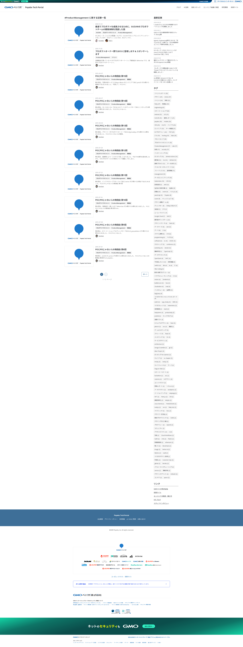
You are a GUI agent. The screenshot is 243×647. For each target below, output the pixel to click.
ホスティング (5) (159, 244)
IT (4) (176, 265)
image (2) (157, 449)
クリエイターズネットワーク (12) (164, 167)
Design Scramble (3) (161, 348)
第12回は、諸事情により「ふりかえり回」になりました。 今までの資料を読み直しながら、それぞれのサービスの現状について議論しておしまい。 (122, 158)
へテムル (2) (170, 386)
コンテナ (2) (158, 477)
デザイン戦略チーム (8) (161, 202)
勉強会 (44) (165, 104)
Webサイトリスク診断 (118, 602)
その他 (159, 642)
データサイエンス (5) (161, 255)
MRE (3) (175, 302)
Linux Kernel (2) (159, 404)
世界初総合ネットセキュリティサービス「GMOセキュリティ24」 (87, 602)
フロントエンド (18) (160, 139)
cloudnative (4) (159, 286)
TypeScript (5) (168, 251)
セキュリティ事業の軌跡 (145, 604)
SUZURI (98, 32)
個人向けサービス (152, 642)
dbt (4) (165, 265)
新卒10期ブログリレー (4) (162, 272)
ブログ (178, 7)
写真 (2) (157, 435)
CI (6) (164, 230)
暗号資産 (144, 642)
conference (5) (170, 244)
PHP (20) (171, 132)
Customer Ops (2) (168, 460)
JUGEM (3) (158, 316)
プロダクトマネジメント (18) (163, 142)
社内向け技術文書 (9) (161, 188)
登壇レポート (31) (169, 118)
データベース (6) (159, 227)
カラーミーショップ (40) (162, 111)
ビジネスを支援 (101, 642)
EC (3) (168, 337)
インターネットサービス (78, 642)
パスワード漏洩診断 (107, 602)
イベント (114, 57)
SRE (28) (157, 125)
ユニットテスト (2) (160, 383)
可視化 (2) (158, 460)
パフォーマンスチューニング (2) (164, 467)
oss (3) (165, 326)
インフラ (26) (172, 125)
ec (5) (166, 241)
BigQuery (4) (158, 293)
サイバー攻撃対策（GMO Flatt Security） (121, 604)
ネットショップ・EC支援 (90, 642)
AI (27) (164, 125)
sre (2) (165, 407)
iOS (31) (166, 114)
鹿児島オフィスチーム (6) (162, 220)
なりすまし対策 (135, 604)
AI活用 (186, 7)
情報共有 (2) (166, 470)
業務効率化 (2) (159, 400)
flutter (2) (171, 439)
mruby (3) (157, 362)
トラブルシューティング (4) (163, 276)
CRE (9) (168, 181)
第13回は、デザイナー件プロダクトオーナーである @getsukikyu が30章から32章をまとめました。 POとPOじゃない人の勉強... (122, 133)
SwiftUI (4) (158, 265)
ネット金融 (138, 642)
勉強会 (129, 79)
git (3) (170, 348)
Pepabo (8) (168, 195)
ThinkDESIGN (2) (171, 404)
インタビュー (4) (159, 290)
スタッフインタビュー (161, 503)
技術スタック (195, 7)
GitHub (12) (173, 160)
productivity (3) (169, 312)
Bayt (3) (167, 333)
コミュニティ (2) (159, 428)
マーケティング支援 (118, 642)
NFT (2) (157, 397)
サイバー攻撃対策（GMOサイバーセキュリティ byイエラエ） (97, 604)
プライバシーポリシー (111, 519)
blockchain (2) (167, 446)
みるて (110, 40)
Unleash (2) (174, 474)
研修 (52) (167, 100)
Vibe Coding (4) (159, 269)
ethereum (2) (169, 442)
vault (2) (165, 453)
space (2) (167, 477)
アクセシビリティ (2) (161, 432)
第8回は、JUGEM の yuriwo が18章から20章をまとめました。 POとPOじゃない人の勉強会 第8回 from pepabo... (122, 257)
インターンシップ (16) (161, 153)
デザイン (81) (158, 97)
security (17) (165, 149)
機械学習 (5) (158, 251)
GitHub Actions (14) (172, 156)
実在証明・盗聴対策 (77, 604)
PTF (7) (165, 209)
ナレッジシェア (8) (168, 199)
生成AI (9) (172, 188)
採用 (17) (157, 149)
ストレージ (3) (159, 333)
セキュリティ (109, 642)
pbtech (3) (158, 326)
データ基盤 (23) (170, 128)
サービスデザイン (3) (161, 340)
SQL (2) (168, 411)
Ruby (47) (157, 104)
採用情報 (122, 519)
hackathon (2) (159, 376)
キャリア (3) (158, 358)
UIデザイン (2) (168, 379)
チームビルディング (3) (161, 330)
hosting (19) (165, 135)
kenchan (101, 65)
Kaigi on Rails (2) (160, 369)
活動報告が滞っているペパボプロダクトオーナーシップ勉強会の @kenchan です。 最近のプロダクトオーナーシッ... (122, 61)
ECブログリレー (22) (161, 132)
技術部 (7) (157, 209)
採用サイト (234, 7)
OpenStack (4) (159, 258)
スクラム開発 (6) (159, 234)
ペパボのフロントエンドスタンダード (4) (166, 297)
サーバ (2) (171, 365)
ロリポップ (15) (159, 156)
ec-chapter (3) (168, 358)
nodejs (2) (158, 407)
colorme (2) (158, 379)
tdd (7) (169, 216)
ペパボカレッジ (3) (160, 305)
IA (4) (170, 265)
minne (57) (167, 97)
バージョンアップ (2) (161, 393)
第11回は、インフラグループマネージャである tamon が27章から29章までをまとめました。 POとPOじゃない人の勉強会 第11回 (122, 182)
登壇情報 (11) (171, 170)
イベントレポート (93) (161, 93)
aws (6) (168, 227)
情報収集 (132, 642)
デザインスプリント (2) (161, 474)
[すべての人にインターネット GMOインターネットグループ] (230, 1)
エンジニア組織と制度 (211, 7)
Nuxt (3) (172, 323)
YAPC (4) (168, 258)
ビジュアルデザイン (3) (161, 323)
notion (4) (158, 279)
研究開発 (225, 7)
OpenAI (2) (170, 425)
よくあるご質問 (131, 519)
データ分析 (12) (171, 163)
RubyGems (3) (159, 312)
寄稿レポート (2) (159, 386)
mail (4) (168, 286)
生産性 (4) (170, 290)
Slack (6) (171, 223)
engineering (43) (159, 107)
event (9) (165, 192)
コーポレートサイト (117, 577)
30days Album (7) (171, 206)
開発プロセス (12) (160, 163)
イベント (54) (159, 100)
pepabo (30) (158, 121)
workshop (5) (159, 248)
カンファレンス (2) (160, 365)
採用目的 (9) (158, 185)
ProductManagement (125, 32)
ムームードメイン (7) (161, 213)
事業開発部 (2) (159, 442)
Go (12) (165, 160)
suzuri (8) (157, 199)
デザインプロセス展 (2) (161, 421)
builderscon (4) (159, 283)
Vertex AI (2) (166, 449)
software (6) (158, 241)
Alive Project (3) (159, 351)
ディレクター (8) (159, 206)
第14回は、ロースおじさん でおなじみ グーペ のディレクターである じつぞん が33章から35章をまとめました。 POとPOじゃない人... (122, 108)
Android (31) (158, 114)
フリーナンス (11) (160, 170)
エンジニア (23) (159, 128)
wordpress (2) (172, 390)
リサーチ (126, 642)
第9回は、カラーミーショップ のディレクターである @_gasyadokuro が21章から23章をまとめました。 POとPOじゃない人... (122, 232)
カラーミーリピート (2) (161, 372)
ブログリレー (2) (159, 425)
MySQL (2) (158, 453)
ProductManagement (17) (162, 146)
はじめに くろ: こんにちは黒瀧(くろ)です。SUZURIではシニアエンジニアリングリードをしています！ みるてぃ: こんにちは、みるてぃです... (122, 37)
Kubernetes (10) (159, 181)
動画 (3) (171, 326)
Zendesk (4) (166, 279)
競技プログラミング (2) (161, 418)
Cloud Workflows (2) (167, 435)
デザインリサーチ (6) (161, 223)
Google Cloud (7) (160, 216)
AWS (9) (166, 185)
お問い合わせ (142, 519)
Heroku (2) (165, 463)
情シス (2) (158, 446)
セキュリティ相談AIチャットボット (132, 602)
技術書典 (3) (158, 309)
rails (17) (174, 146)
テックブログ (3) (168, 316)
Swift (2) (157, 439)
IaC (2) (167, 376)
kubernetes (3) (172, 305)
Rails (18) (173, 135)
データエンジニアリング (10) (163, 177)
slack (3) (166, 309)
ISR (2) (172, 397)
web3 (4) (157, 302)
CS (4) (175, 276)
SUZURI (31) (158, 118)
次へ (144, 274)
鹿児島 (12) (158, 160)
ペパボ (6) (170, 237)
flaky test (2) (172, 407)
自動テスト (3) (159, 319)
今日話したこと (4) (160, 262)
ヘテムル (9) (173, 192)
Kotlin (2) (173, 418)
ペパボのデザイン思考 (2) (162, 456)
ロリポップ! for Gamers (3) (163, 355)
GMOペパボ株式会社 (161, 489)
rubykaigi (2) (173, 393)
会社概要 (100, 519)
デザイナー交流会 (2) (161, 414)
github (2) (157, 463)
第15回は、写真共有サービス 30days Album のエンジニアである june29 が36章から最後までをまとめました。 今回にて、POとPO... (122, 83)
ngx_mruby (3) (166, 302)
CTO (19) (157, 135)
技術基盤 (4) (171, 262)
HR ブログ (157, 500)
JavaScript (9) (159, 195)
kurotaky (101, 40)
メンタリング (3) (159, 337)
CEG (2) (164, 439)
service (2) (158, 470)
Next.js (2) (164, 397)
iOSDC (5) (173, 241)
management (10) (160, 174)
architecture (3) (159, 344)
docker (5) (168, 248)
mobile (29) (167, 121)
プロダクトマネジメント (109, 32)
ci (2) (170, 432)
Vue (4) (168, 283)
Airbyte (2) (168, 400)
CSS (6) (169, 234)
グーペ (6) (158, 230)
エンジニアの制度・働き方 (163, 496)
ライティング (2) (159, 411)
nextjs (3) (165, 362)
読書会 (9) (158, 192)
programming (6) (160, 237)
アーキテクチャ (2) (160, 390)
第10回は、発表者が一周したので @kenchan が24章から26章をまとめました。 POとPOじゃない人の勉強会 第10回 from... (122, 207)
